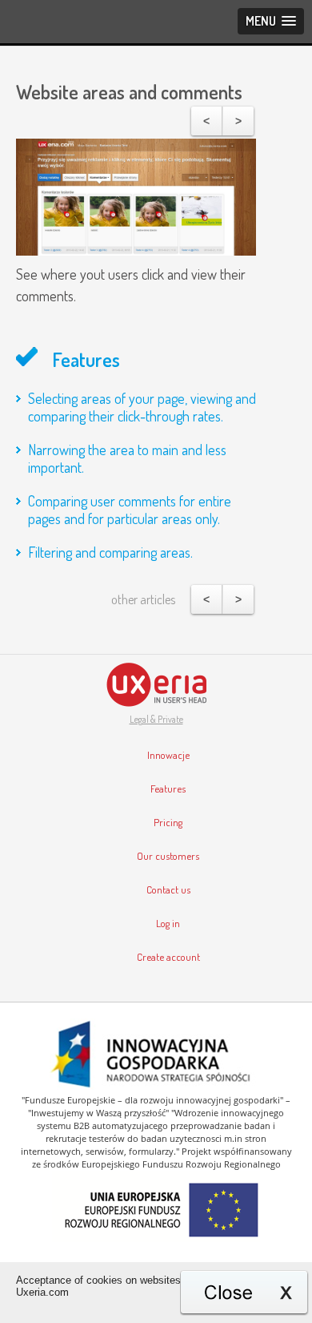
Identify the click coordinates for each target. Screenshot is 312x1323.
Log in (168, 923)
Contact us (168, 889)
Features (168, 788)
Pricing (168, 822)
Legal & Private (156, 719)
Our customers (168, 855)
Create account (168, 956)
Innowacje (168, 754)
